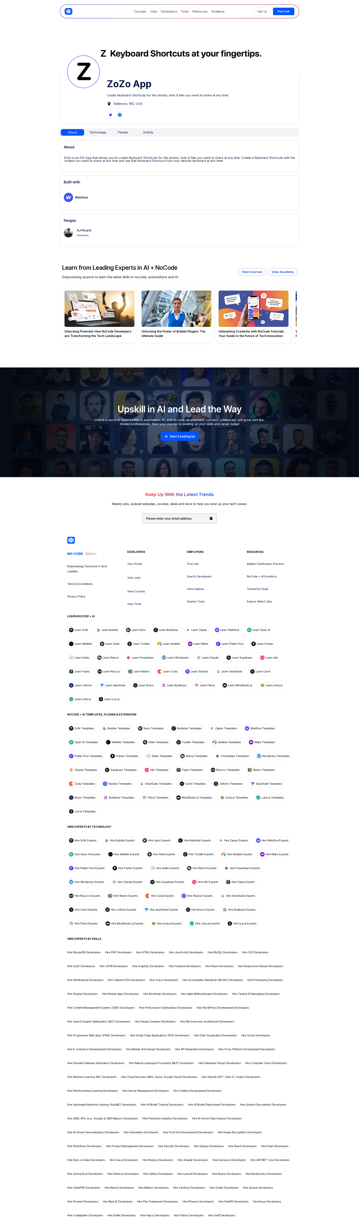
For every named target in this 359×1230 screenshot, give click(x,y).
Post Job (193, 564)
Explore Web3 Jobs (259, 601)
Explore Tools (196, 601)
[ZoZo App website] (110, 115)
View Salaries (195, 589)
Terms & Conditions (80, 584)
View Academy (283, 272)
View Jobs (134, 577)
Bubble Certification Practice (265, 564)
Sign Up (262, 11)
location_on (109, 104)
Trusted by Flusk (257, 589)
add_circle (211, 518)
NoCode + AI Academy (262, 576)
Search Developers (199, 576)
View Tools (134, 604)
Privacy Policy (76, 596)
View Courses (252, 272)
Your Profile (134, 564)
